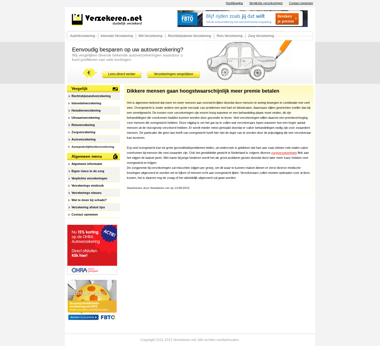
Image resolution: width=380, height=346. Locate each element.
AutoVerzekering (82, 36)
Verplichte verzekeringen (266, 3)
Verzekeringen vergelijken (173, 74)
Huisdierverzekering (86, 110)
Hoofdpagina (234, 3)
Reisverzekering (83, 125)
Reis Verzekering (230, 36)
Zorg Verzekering (261, 36)
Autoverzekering (83, 139)
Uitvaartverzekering (85, 117)
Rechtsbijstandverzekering (91, 96)
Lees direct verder (121, 74)
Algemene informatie (86, 163)
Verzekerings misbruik (87, 185)
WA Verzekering (150, 36)
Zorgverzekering (83, 132)
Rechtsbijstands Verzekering (189, 36)
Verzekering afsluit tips (88, 207)
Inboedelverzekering (86, 103)
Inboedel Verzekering (117, 36)
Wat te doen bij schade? (89, 200)
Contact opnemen (301, 3)
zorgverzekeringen (284, 152)
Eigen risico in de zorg (87, 171)
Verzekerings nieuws (86, 192)
